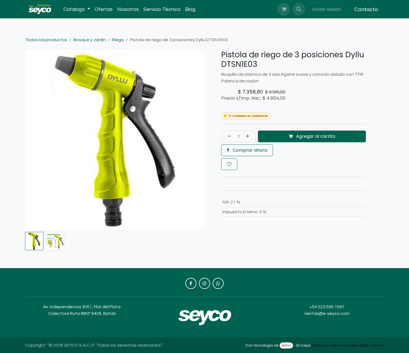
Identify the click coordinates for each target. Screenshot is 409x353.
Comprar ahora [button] (249, 150)
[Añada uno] (249, 136)
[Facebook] (190, 283)
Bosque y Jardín (89, 40)
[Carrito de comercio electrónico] (283, 9)
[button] (298, 9)
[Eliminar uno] (227, 136)
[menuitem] (77, 9)
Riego (118, 40)
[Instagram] (204, 283)
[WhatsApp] (218, 283)
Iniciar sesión (326, 9)
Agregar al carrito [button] (315, 136)
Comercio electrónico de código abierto (348, 345)
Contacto (366, 9)
